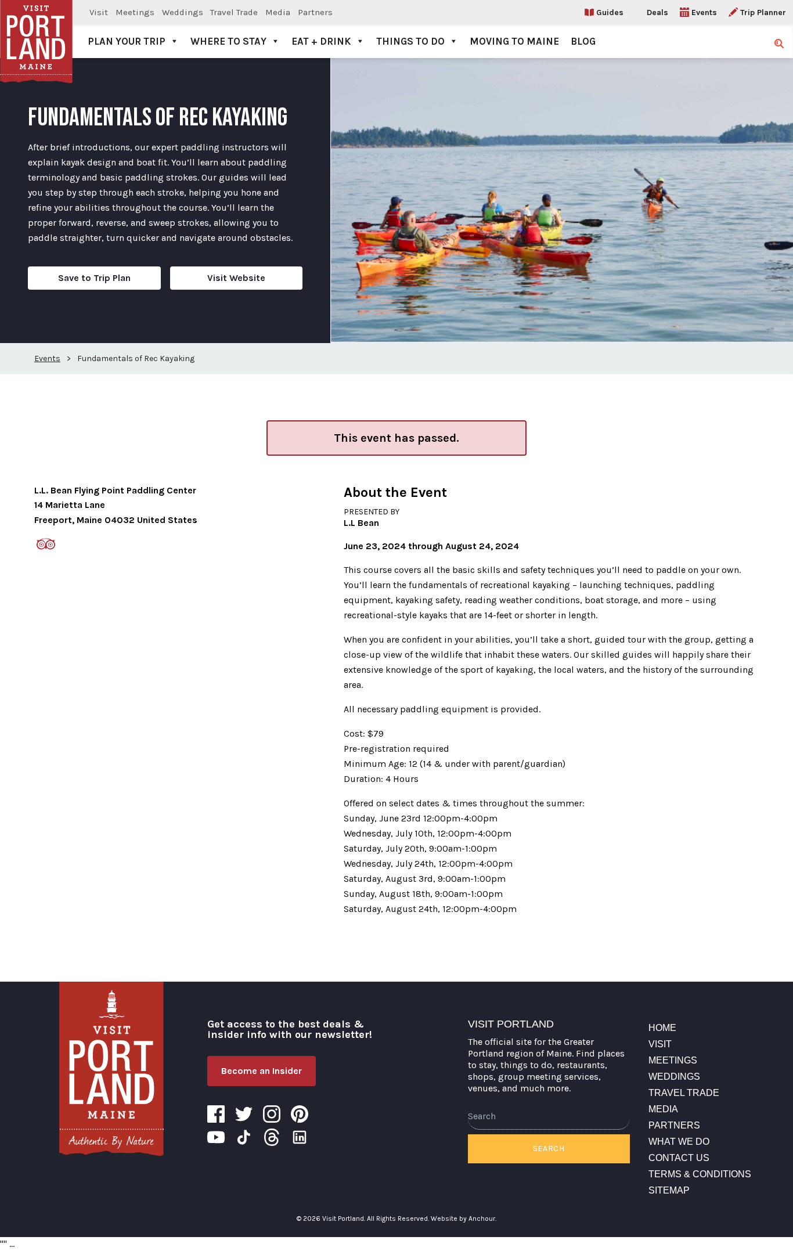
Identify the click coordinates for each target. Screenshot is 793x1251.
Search (549, 1148)
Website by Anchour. (463, 1218)
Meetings (135, 12)
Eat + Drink (321, 41)
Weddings (182, 12)
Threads (271, 1137)
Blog (583, 41)
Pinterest (299, 1114)
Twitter (243, 1114)
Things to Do (410, 41)
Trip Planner (763, 12)
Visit (98, 12)
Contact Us (678, 1158)
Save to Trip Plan (94, 277)
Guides (609, 12)
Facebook (216, 1114)
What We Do (678, 1142)
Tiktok (243, 1137)
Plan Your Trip (126, 41)
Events (704, 12)
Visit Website (236, 277)
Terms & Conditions (699, 1174)
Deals (657, 12)
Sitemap (669, 1190)
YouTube (216, 1137)
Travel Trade (234, 12)
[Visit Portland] (36, 29)
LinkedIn (299, 1137)
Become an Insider (261, 1070)
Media (277, 12)
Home (662, 1028)
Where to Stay (228, 41)
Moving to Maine (514, 41)
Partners (315, 12)
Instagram (271, 1114)
